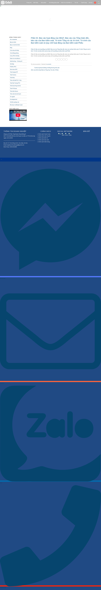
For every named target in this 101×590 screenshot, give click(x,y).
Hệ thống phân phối (54, 2)
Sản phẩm (43, 2)
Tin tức (76, 2)
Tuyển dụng (84, 2)
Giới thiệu (35, 2)
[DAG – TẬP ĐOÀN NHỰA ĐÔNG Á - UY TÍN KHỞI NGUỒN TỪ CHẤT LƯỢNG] (7, 2)
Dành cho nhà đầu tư (66, 2)
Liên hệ (90, 2)
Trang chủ (28, 2)
